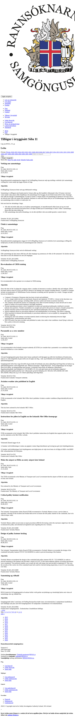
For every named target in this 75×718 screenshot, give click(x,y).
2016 (48, 152)
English (7, 105)
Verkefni (23, 160)
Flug (6, 108)
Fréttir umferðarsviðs (11, 690)
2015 (51, 152)
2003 (20, 154)
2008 (2, 154)
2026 (12, 152)
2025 (16, 152)
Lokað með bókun (10, 126)
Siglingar (7, 110)
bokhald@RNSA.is (21, 656)
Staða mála (8, 669)
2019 (37, 152)
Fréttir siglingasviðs (11, 679)
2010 (69, 152)
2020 (34, 152)
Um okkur (8, 102)
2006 (9, 154)
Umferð (7, 112)
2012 (62, 152)
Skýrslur (7, 117)
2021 (30, 152)
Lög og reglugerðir (10, 100)
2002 (23, 154)
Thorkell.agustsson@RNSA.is (26, 654)
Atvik (18, 160)
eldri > (3, 614)
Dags (9, 160)
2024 (19, 152)
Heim (6, 131)
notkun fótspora (13, 715)
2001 (27, 154)
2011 (65, 152)
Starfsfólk (8, 103)
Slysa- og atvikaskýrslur (12, 124)
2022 (27, 152)
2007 (6, 154)
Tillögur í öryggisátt (11, 115)
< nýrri (3, 610)
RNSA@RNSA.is (28, 658)
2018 (41, 152)
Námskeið (8, 127)
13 (21, 612)
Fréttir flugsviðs (9, 120)
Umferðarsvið (9, 703)
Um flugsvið (8, 122)
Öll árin (3, 152)
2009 (72, 152)
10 (15, 612)
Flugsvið (7, 699)
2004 (16, 154)
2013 (58, 152)
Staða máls (29, 160)
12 (19, 612)
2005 (13, 154)
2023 (23, 152)
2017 (44, 152)
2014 (55, 152)
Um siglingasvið (10, 677)
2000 (30, 154)
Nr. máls (13, 160)
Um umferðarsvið (10, 688)
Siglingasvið (8, 701)
